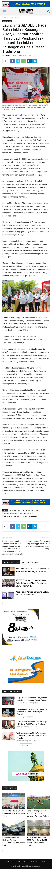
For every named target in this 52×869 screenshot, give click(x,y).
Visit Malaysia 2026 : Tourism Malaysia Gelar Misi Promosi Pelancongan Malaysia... (31, 711)
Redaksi (7, 55)
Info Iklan (44, 862)
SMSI (29, 808)
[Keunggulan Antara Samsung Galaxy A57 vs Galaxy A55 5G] (8, 595)
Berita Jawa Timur (15, 510)
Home (4, 17)
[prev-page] (3, 603)
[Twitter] (18, 61)
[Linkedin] (29, 61)
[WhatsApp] (23, 61)
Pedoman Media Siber (31, 862)
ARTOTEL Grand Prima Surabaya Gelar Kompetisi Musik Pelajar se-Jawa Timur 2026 (31, 583)
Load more (25, 745)
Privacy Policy (17, 862)
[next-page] (7, 603)
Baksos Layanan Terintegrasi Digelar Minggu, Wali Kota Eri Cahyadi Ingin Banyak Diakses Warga (38, 545)
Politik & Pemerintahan (29, 516)
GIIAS (4, 834)
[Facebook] (12, 61)
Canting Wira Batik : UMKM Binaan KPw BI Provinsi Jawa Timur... (13, 813)
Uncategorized (14, 17)
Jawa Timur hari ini (25, 513)
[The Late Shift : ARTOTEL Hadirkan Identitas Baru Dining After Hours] (8, 571)
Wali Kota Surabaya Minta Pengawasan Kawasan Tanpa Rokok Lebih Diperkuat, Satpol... (31, 735)
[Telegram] (34, 61)
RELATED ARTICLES (11, 562)
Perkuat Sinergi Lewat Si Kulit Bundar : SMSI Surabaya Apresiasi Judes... (38, 813)
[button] (4, 11)
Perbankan (6, 808)
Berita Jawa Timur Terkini (31, 510)
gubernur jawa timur (10, 513)
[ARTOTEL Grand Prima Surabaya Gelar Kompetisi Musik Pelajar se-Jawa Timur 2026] (8, 583)
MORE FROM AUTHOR (30, 562)
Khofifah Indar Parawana (11, 516)
